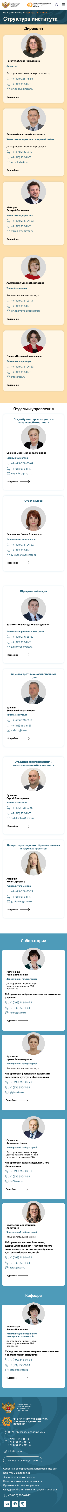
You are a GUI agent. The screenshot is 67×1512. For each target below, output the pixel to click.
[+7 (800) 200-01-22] (5, 1496)
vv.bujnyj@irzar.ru (20, 730)
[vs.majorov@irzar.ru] (8, 231)
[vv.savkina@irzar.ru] (8, 474)
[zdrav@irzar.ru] (7, 1268)
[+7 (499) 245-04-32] (8, 545)
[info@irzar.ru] (8, 377)
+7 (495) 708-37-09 (22, 463)
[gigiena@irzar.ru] (7, 1092)
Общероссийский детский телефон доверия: (30, 1489)
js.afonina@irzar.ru (21, 901)
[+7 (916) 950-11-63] (8, 84)
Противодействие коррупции (21, 1485)
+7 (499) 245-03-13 (22, 300)
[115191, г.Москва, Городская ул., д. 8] (5, 1432)
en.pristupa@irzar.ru (22, 88)
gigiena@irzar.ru (18, 1091)
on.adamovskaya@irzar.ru (25, 310)
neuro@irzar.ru (18, 1012)
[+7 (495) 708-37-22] (8, 891)
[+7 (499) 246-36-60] (8, 637)
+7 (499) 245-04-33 (22, 220)
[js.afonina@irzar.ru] (8, 902)
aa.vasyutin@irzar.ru (22, 646)
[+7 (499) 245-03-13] (8, 301)
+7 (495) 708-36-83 (22, 719)
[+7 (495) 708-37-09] (8, 463)
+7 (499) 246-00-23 (21, 1081)
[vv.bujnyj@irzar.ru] (8, 730)
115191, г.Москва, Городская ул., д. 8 (28, 1431)
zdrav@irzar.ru (17, 1267)
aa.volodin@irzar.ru (21, 161)
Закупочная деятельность (19, 1476)
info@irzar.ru (18, 376)
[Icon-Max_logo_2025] (23, 1504)
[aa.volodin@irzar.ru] (8, 162)
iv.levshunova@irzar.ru (23, 554)
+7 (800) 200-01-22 (19, 1495)
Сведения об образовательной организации (30, 1468)
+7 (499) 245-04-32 (22, 544)
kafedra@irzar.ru (19, 1369)
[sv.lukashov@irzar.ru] (8, 818)
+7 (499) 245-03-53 (19, 1441)
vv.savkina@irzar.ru (21, 473)
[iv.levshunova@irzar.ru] (8, 555)
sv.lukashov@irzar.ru (22, 817)
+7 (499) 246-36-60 (22, 636)
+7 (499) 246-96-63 (22, 151)
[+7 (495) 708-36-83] (8, 720)
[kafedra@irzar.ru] (7, 1370)
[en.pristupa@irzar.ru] (8, 89)
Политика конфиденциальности (22, 1481)
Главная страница (12, 12)
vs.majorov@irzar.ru (22, 230)
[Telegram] (15, 1504)
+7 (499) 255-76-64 (22, 78)
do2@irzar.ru (16, 1180)
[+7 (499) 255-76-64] (8, 79)
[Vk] (7, 1504)
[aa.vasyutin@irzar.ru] (8, 647)
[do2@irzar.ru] (7, 1181)
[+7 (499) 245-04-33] (8, 221)
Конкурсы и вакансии (16, 1472)
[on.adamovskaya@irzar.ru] (8, 311)
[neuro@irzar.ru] (7, 1013)
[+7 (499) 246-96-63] (8, 152)
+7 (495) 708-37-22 (22, 891)
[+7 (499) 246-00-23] (7, 1082)
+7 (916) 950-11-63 (21, 83)
